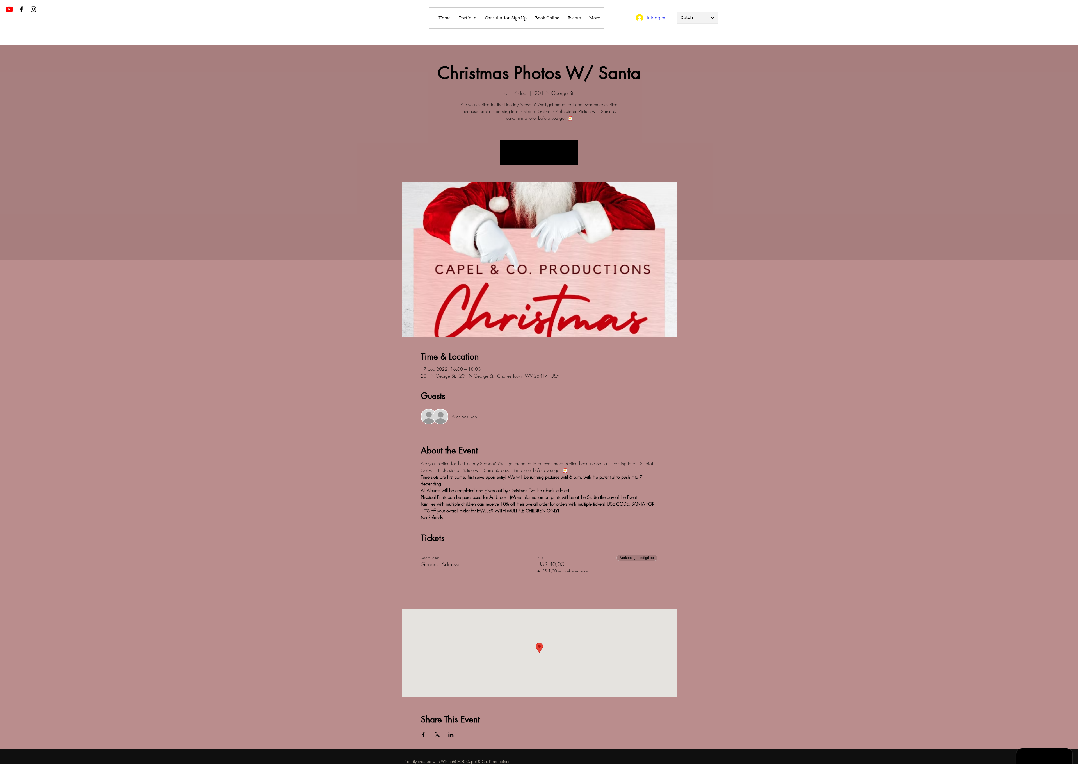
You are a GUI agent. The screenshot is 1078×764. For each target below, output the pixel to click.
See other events (539, 156)
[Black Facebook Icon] (21, 9)
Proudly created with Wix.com (429, 761)
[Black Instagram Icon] (33, 9)
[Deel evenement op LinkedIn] (451, 734)
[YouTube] (9, 9)
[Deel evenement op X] (437, 734)
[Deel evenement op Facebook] (423, 734)
